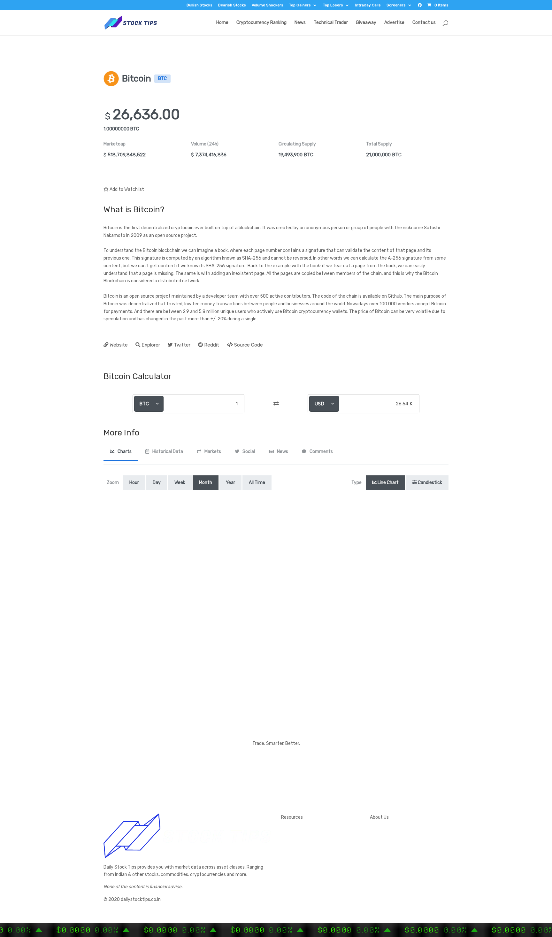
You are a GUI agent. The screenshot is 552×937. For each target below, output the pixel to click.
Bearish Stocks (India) (303, 868)
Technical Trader (331, 22)
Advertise (394, 22)
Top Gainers (300, 5)
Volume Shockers (267, 5)
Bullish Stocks (199, 5)
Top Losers (333, 5)
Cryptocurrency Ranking (261, 22)
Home (222, 22)
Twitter (378, 837)
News (300, 22)
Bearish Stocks (232, 5)
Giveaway (366, 22)
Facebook (380, 845)
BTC (144, 404)
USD (319, 404)
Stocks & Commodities (305, 845)
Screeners (396, 5)
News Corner (294, 837)
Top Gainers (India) (300, 883)
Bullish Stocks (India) (302, 860)
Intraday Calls (368, 5)
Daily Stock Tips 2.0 (301, 830)
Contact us (424, 22)
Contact (378, 830)
